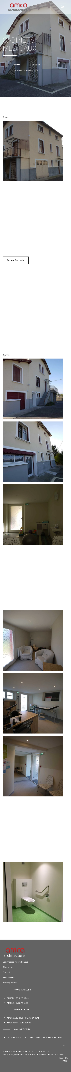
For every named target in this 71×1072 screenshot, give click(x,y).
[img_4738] (33, 892)
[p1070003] (33, 451)
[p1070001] (33, 514)
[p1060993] (33, 766)
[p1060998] (33, 829)
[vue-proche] (33, 214)
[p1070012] (33, 703)
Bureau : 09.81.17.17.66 (17, 998)
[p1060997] (33, 389)
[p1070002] (33, 577)
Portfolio (40, 64)
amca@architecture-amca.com (23, 1018)
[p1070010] (33, 640)
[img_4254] (33, 151)
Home (17, 64)
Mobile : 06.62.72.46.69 (17, 1003)
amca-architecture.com (19, 1023)
